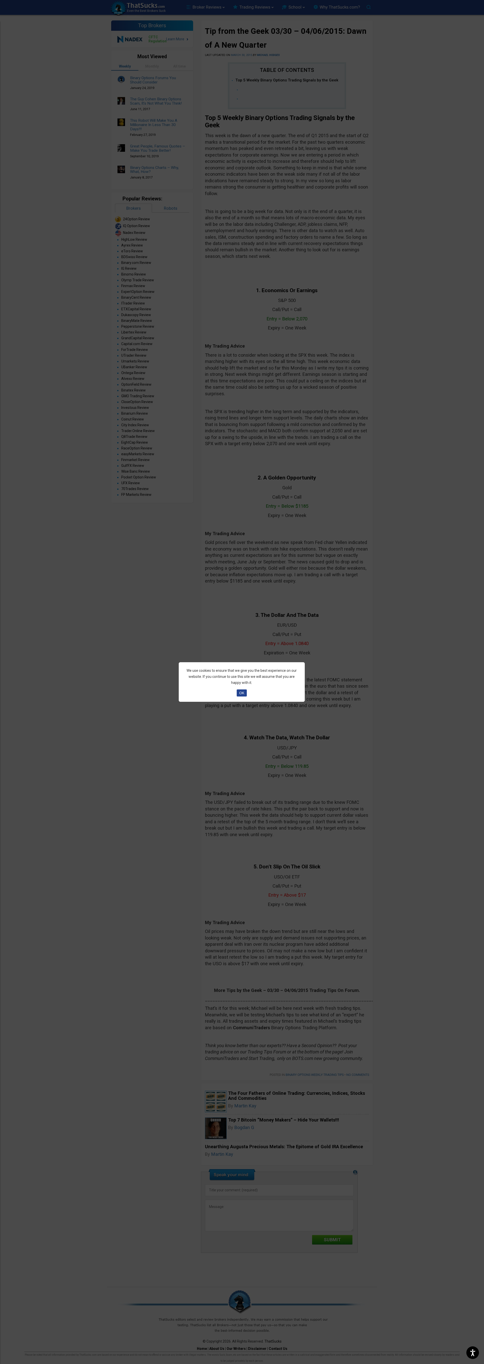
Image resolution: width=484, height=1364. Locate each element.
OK (241, 693)
